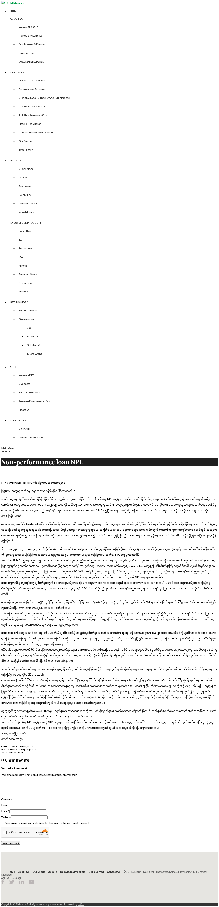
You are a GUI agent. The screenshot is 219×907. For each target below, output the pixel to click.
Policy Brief (25, 230)
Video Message (26, 211)
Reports (23, 265)
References (24, 291)
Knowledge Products (26, 222)
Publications (25, 248)
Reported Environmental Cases (35, 401)
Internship (33, 336)
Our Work (17, 72)
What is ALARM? (28, 26)
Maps (21, 256)
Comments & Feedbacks (31, 437)
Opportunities (26, 319)
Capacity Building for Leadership (36, 132)
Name (5, 804)
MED (13, 366)
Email (5, 810)
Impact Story (26, 149)
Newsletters (25, 282)
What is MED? (26, 375)
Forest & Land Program (32, 80)
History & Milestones (30, 35)
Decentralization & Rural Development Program (45, 97)
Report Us (24, 409)
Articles (23, 177)
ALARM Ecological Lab (32, 106)
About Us (16, 18)
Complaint (24, 428)
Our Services (25, 141)
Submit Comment (11, 843)
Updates (16, 160)
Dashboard (25, 383)
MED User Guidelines (30, 392)
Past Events (25, 194)
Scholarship (34, 345)
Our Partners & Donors (32, 44)
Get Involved (19, 302)
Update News (26, 168)
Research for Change (30, 123)
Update (52, 871)
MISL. (81, 904)
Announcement (26, 185)
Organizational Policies (32, 61)
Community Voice (28, 203)
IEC (20, 239)
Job (29, 327)
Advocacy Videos (28, 274)
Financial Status (27, 52)
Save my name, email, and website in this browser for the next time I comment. (47, 823)
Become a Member (28, 310)
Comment (7, 799)
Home (14, 10)
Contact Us (18, 420)
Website (6, 816)
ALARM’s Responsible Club (33, 115)
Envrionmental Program (32, 89)
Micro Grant (34, 353)
